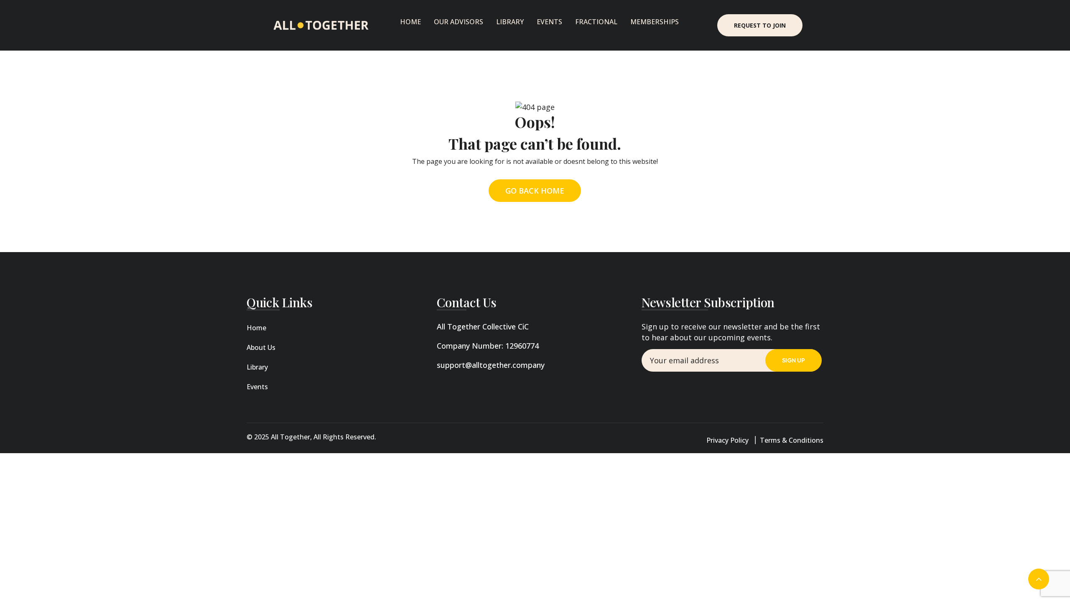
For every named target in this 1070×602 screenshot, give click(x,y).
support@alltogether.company (491, 365)
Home (410, 21)
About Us (261, 347)
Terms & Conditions (791, 440)
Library (510, 21)
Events (549, 21)
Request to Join (760, 25)
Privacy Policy (727, 440)
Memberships (654, 21)
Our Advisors (458, 21)
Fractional (596, 21)
